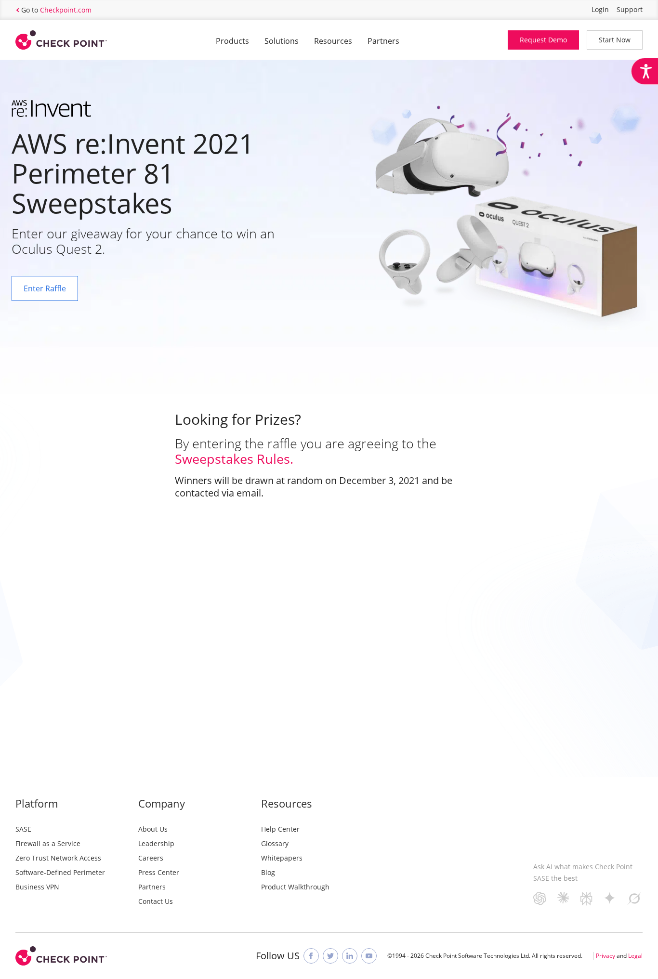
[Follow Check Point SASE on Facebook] (311, 956)
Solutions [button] (281, 41)
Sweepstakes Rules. (234, 459)
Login (600, 9)
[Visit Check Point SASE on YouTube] (369, 956)
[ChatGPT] (539, 901)
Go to (56, 9)
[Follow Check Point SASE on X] (330, 956)
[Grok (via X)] (634, 901)
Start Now (615, 39)
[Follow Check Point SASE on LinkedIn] (349, 956)
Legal (635, 956)
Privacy (605, 956)
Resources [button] (333, 41)
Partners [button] (383, 41)
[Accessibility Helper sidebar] (644, 71)
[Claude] (563, 900)
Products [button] (232, 41)
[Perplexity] (586, 902)
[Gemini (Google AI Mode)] (610, 900)
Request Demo (543, 39)
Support (630, 9)
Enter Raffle (45, 288)
